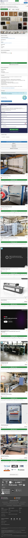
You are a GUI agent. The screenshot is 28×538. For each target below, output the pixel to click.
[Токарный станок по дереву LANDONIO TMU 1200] (14, 351)
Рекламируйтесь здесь (14, 474)
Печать (14, 143)
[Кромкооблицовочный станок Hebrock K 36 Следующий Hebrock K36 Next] (14, 288)
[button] (27, 1)
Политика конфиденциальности (14, 131)
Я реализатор (4, 125)
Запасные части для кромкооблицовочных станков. (8, 38)
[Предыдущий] (1, 22)
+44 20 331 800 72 (5, 497)
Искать (26, 2)
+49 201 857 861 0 (18, 497)
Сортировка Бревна (9, 505)
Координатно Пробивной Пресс (17, 505)
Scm (1, 40)
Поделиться (14, 146)
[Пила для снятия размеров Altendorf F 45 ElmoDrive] (14, 444)
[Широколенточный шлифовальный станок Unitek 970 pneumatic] (14, 413)
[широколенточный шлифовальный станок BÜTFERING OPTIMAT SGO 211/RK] (14, 195)
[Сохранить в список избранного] (26, 6)
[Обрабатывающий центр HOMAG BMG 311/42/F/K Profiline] (14, 382)
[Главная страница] (0, 4)
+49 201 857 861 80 (5, 498)
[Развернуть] (14, 183)
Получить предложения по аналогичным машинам (9, 126)
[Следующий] (26, 22)
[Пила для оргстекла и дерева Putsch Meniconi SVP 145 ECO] (14, 164)
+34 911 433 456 (18, 498)
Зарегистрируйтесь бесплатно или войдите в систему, (14, 92)
